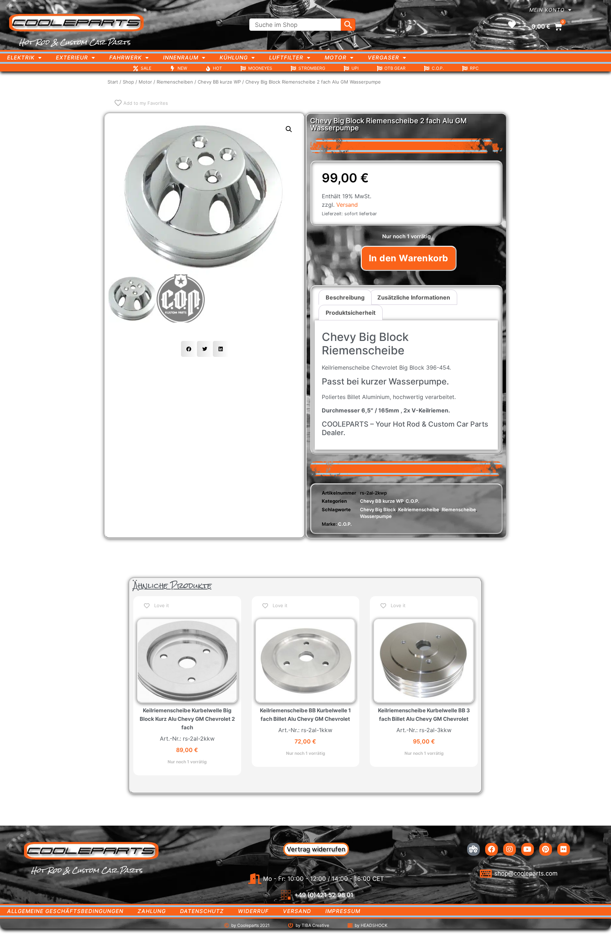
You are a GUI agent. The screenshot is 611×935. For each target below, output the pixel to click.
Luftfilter (286, 57)
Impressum (342, 911)
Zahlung (152, 911)
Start (112, 82)
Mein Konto (547, 10)
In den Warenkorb (408, 258)
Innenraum (180, 57)
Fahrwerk (125, 57)
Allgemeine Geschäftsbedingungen (65, 911)
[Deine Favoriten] (512, 25)
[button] (289, 129)
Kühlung (234, 57)
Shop (128, 82)
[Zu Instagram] (509, 849)
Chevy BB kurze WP (219, 82)
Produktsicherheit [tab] (351, 312)
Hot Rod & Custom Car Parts (74, 42)
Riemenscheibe (459, 509)
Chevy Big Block (378, 509)
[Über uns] (473, 849)
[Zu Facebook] (491, 849)
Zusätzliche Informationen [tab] (413, 297)
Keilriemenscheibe (418, 509)
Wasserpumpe (376, 516)
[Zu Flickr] (563, 849)
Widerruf (253, 911)
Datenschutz (202, 911)
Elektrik (21, 57)
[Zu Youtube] (527, 849)
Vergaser (383, 57)
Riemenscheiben (175, 82)
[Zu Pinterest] (545, 849)
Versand (347, 204)
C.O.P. (412, 501)
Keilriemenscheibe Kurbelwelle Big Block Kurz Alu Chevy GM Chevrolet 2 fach (187, 719)
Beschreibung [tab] (345, 297)
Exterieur (72, 57)
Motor (336, 57)
